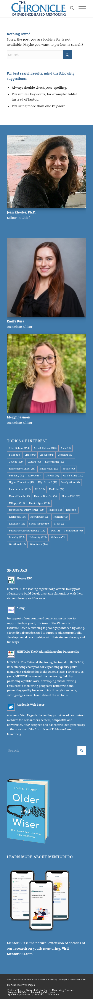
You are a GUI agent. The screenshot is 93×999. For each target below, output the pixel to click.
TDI (54, 530)
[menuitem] (70, 9)
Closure (47, 454)
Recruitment (39, 516)
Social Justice (39, 523)
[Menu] (80, 9)
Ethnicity (16, 475)
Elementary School (22, 468)
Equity (69, 468)
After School (19, 448)
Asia (66, 448)
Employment (48, 468)
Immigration (70, 482)
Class (30, 454)
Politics (55, 509)
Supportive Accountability (27, 530)
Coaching (65, 454)
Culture (34, 461)
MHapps (17, 503)
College (16, 461)
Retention (17, 523)
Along (21, 608)
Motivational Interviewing (26, 509)
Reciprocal (17, 516)
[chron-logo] (38, 9)
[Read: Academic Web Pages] (11, 707)
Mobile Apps (39, 503)
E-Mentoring (54, 461)
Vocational (17, 544)
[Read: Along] (11, 610)
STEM (59, 523)
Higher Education (21, 482)
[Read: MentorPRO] (11, 580)
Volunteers (39, 544)
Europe (35, 475)
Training (17, 537)
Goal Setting (73, 475)
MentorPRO (71, 496)
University (38, 537)
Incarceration (20, 489)
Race (71, 509)
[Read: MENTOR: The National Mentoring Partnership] (11, 654)
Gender (52, 475)
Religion (60, 516)
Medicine (56, 489)
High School (47, 482)
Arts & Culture (45, 448)
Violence (58, 537)
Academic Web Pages (30, 704)
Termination (73, 530)
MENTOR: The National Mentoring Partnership (48, 651)
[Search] (70, 9)
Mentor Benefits (46, 496)
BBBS (15, 454)
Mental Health (19, 496)
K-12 (40, 489)
